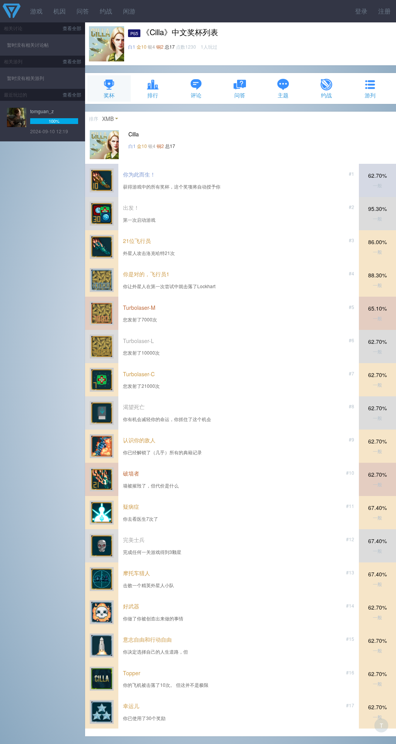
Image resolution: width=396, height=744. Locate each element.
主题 (283, 95)
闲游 (129, 11)
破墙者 (131, 473)
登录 (361, 11)
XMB (108, 118)
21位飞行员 (137, 241)
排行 (152, 95)
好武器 (131, 606)
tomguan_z (42, 111)
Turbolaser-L (138, 341)
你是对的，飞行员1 (146, 274)
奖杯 (109, 95)
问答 (83, 11)
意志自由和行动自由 (147, 639)
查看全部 (72, 28)
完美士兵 (134, 540)
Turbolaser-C (139, 374)
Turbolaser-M (139, 307)
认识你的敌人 (139, 440)
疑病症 (131, 506)
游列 (370, 95)
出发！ (131, 207)
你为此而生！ (139, 174)
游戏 (36, 11)
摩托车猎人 (136, 573)
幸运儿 (131, 706)
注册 (384, 11)
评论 (196, 95)
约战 (106, 11)
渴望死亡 (134, 407)
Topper (131, 673)
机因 (59, 11)
